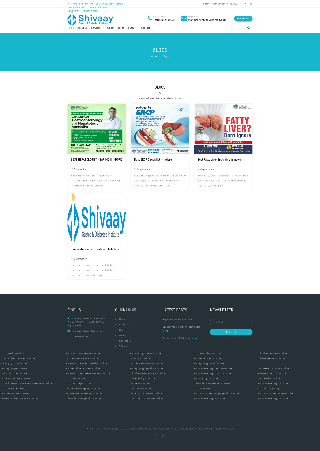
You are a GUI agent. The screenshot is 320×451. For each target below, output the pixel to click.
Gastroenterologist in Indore (142, 378)
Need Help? (243, 18)
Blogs (121, 27)
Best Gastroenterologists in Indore (209, 398)
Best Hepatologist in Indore (13, 368)
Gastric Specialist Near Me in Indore (146, 398)
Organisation (80, 169)
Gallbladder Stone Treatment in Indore (147, 373)
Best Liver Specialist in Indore (14, 393)
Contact (145, 27)
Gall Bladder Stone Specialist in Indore (83, 398)
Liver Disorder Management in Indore (82, 388)
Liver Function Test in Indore (14, 373)
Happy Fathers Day (202, 388)
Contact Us (125, 340)
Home (71, 27)
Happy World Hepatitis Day (78, 383)
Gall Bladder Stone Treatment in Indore (211, 383)
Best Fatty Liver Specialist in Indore (220, 159)
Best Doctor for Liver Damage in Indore (275, 393)
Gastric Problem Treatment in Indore (18, 358)
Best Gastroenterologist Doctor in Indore (212, 373)
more (189, 319)
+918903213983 (81, 336)
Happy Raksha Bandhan (12, 353)
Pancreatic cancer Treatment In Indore (95, 249)
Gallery (110, 27)
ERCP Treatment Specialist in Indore (82, 358)
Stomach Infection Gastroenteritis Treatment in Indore (26, 383)
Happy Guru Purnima (75, 378)
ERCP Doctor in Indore (139, 358)
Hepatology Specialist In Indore (271, 373)
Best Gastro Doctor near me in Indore (83, 353)
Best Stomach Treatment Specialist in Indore (86, 363)
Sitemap (123, 346)
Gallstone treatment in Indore (271, 358)
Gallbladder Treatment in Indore (272, 353)
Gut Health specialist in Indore (15, 378)
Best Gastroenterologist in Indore (272, 383)
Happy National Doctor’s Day (207, 353)
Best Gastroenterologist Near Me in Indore (212, 368)
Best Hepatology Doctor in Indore (208, 363)
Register (231, 332)
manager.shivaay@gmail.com (88, 331)
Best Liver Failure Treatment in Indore (82, 368)
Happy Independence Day (13, 388)
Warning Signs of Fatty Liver (14, 363)
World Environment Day (268, 388)
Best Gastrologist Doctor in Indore (145, 353)
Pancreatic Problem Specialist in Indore (19, 398)
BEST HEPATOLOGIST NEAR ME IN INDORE (96, 159)
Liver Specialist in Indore (268, 378)
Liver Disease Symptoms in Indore (273, 368)
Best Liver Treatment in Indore (207, 358)
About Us (83, 27)
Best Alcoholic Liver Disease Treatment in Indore (87, 373)
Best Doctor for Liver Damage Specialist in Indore (216, 393)
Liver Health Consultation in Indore (145, 393)
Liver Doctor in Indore (139, 383)
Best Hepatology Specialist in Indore (146, 368)
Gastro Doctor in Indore (140, 388)
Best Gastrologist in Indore (205, 378)
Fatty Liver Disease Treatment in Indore (83, 393)
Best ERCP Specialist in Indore (153, 159)
